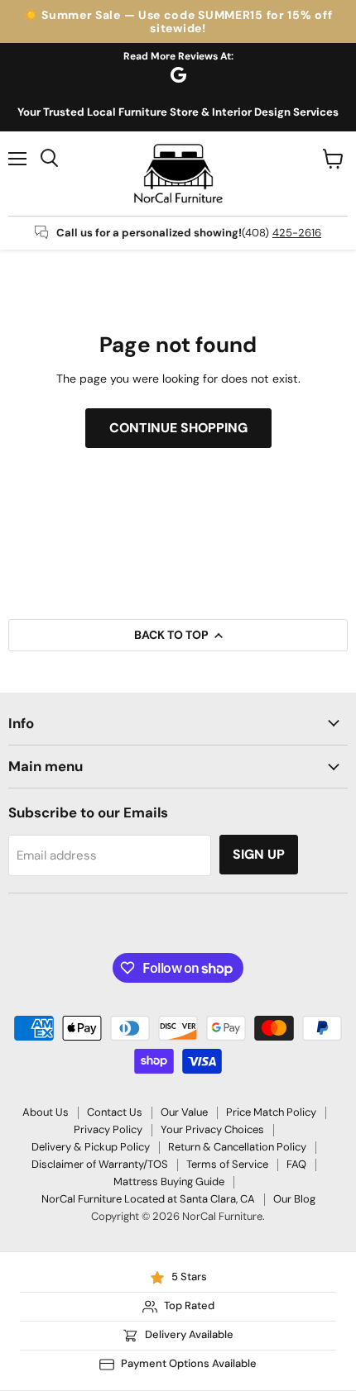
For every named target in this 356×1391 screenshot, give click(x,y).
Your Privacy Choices (212, 1129)
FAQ (296, 1164)
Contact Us (114, 1112)
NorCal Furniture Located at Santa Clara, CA (148, 1199)
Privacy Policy (108, 1129)
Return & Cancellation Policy (237, 1147)
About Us (45, 1112)
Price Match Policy (271, 1112)
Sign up (259, 854)
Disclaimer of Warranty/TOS (99, 1164)
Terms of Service (227, 1164)
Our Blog (294, 1199)
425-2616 (296, 233)
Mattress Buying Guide (168, 1181)
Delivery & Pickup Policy (90, 1147)
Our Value (184, 1112)
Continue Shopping (178, 427)
